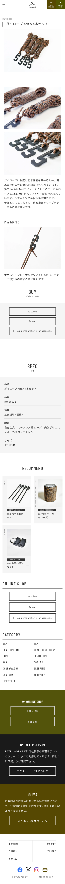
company (51, 851)
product (13, 843)
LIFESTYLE (9, 681)
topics (13, 851)
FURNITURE (40, 656)
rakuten (32, 311)
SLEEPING (40, 668)
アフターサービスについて (32, 771)
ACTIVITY (39, 674)
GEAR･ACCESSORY (45, 649)
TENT (37, 643)
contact (13, 858)
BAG (4, 662)
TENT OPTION (10, 649)
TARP (5, 656)
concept (51, 843)
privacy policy (20, 877)
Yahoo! (32, 321)
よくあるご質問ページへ (32, 820)
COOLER (38, 662)
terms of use (46, 877)
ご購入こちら (32, 11)
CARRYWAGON (10, 668)
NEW (5, 643)
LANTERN (8, 674)
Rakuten (32, 710)
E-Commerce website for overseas (32, 331)
